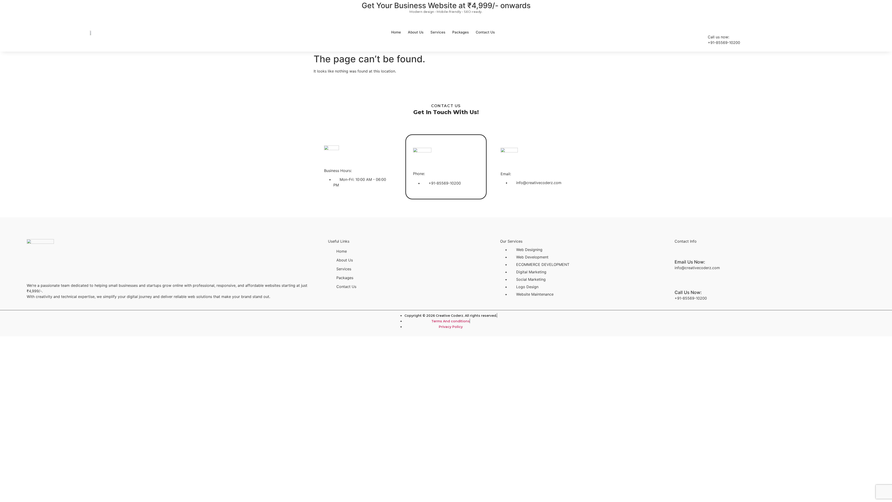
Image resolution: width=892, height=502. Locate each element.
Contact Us (485, 32)
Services (437, 32)
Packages (460, 32)
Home (396, 32)
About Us (415, 32)
